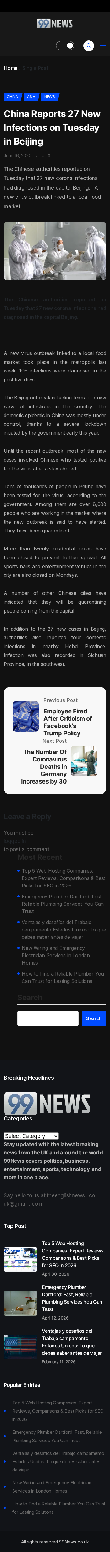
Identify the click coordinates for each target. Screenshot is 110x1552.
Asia (31, 96)
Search (29, 998)
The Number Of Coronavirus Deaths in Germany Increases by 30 (44, 766)
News (49, 96)
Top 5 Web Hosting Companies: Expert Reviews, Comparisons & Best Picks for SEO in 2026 (63, 878)
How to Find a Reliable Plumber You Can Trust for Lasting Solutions (63, 977)
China (12, 96)
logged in (15, 841)
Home (10, 68)
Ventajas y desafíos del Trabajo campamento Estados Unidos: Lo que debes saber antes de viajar (64, 929)
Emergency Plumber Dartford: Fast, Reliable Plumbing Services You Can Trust (63, 903)
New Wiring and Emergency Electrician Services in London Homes (56, 955)
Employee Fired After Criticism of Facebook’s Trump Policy (67, 722)
